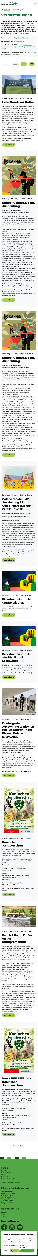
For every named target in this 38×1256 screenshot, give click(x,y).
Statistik (21, 1245)
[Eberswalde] (9, 3)
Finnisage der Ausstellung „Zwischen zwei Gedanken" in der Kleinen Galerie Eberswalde (18, 730)
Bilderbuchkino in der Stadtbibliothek (16, 601)
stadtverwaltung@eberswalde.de (10, 1182)
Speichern (14, 1251)
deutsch (4, 1212)
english (3, 1214)
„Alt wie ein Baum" (19, 41)
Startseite (7, 10)
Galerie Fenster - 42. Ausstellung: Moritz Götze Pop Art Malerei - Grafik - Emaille (17, 504)
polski (3, 1216)
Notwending (10, 1245)
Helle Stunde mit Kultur (18, 102)
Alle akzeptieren (27, 1251)
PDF (31, 64)
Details (6, 1250)
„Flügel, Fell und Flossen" (21, 38)
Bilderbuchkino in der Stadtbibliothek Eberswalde (16, 657)
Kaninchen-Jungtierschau (12, 844)
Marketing (22, 1247)
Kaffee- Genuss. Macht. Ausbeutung (18, 204)
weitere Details (9, 145)
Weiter (22, 1146)
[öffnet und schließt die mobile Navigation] (35, 4)
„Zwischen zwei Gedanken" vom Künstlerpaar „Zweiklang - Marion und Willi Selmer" (18, 46)
